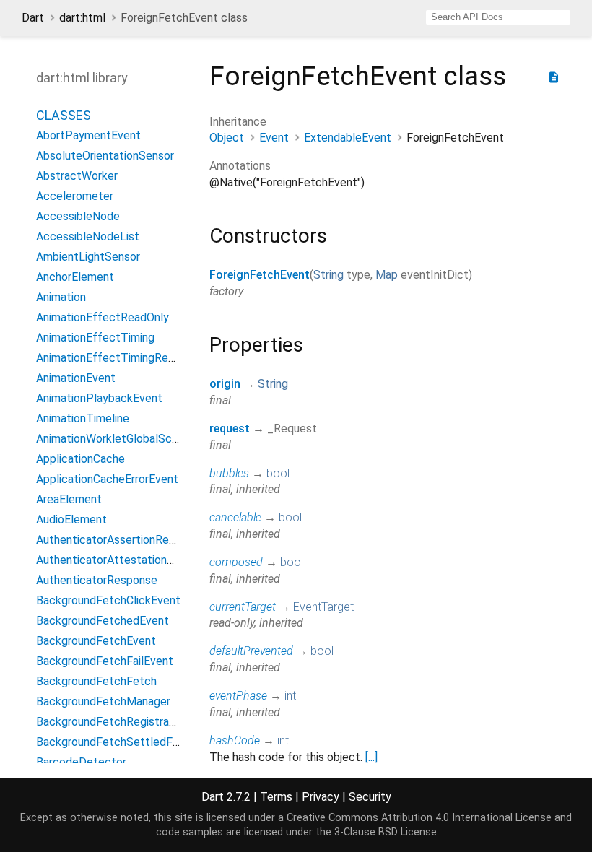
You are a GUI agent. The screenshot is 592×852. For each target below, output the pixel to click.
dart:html (82, 18)
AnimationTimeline (82, 418)
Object (226, 137)
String (328, 275)
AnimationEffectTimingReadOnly (119, 358)
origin (224, 384)
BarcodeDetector (81, 762)
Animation (61, 297)
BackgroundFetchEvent (96, 641)
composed (236, 562)
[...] (371, 757)
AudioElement (71, 519)
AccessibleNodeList (87, 236)
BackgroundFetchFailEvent (104, 661)
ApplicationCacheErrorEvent (107, 479)
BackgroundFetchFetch (96, 681)
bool (278, 473)
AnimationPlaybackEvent (99, 398)
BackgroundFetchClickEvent (108, 600)
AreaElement (69, 499)
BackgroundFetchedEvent (102, 620)
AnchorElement (75, 277)
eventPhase (238, 696)
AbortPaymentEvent (88, 135)
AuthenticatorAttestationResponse (126, 560)
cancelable (235, 517)
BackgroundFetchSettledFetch (116, 742)
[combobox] (498, 17)
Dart (33, 18)
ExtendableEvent (347, 137)
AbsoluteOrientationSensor (105, 155)
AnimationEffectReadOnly (102, 317)
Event (274, 137)
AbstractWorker (77, 176)
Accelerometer (74, 196)
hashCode (234, 740)
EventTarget (323, 607)
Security (370, 797)
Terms (276, 797)
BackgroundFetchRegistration (112, 722)
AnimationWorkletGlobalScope (113, 438)
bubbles (229, 473)
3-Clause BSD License (385, 832)
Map (386, 275)
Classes (63, 115)
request (229, 428)
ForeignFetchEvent (259, 275)
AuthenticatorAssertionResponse (121, 540)
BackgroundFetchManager (103, 701)
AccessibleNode (78, 216)
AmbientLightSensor (88, 257)
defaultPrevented (251, 651)
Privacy (320, 797)
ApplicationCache (80, 459)
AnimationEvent (76, 378)
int (290, 696)
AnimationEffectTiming (95, 337)
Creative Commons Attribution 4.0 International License (419, 818)
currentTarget (242, 607)
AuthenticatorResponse (96, 580)
